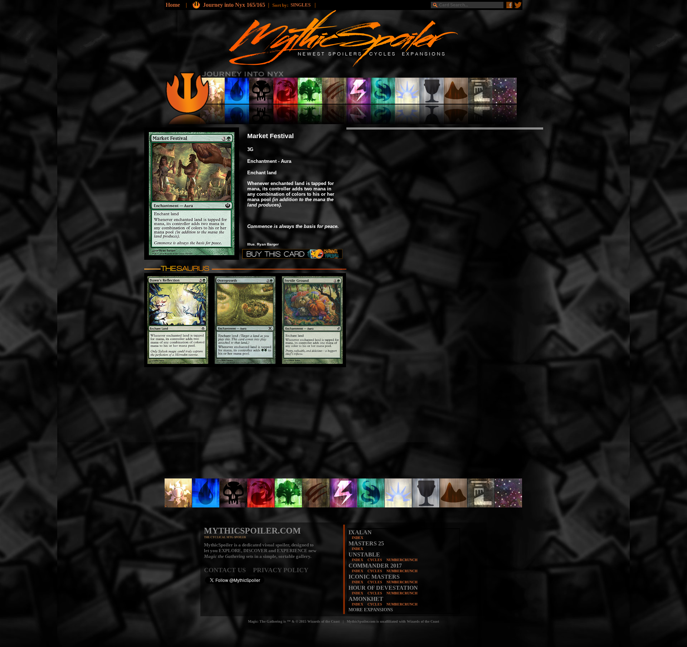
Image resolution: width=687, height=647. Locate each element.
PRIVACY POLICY (280, 570)
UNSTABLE (364, 554)
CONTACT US (228, 570)
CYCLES (374, 560)
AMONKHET (366, 599)
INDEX (357, 538)
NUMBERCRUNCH (402, 560)
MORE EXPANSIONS (371, 609)
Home (173, 5)
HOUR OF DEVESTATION (383, 588)
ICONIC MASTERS (374, 577)
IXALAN (360, 532)
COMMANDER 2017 (375, 566)
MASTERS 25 (366, 543)
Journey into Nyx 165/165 (234, 5)
